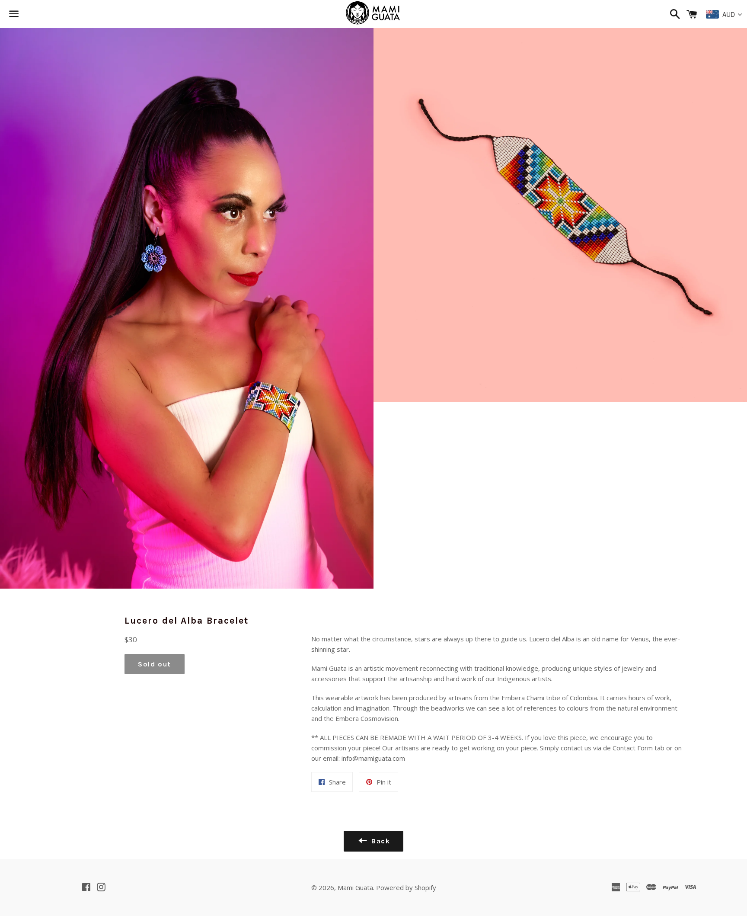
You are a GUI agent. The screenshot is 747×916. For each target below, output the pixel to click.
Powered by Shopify (406, 887)
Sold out (154, 664)
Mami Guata (355, 887)
